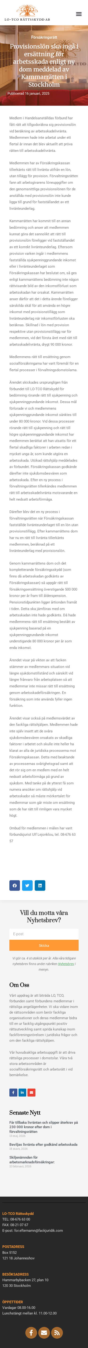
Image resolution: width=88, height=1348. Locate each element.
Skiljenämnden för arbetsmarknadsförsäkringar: (32, 1159)
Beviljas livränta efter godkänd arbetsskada (43, 1144)
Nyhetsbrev (66, 964)
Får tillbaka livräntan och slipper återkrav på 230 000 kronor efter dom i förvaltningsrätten (43, 1127)
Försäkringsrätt (44, 37)
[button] (78, 14)
